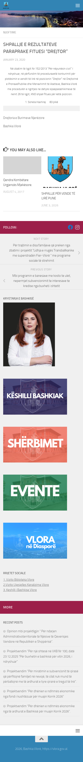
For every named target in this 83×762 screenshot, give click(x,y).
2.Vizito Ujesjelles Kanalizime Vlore (26, 585)
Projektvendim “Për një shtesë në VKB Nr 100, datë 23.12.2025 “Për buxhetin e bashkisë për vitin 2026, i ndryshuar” (38, 656)
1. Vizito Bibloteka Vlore (18, 580)
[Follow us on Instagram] (77, 227)
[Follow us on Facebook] (70, 227)
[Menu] (77, 5)
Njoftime (9, 32)
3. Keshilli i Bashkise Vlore (20, 590)
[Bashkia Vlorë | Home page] (7, 5)
